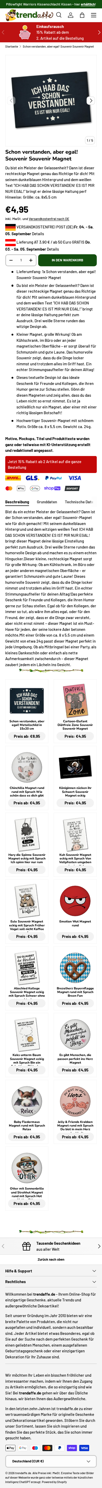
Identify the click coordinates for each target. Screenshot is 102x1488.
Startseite (11, 46)
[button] (82, 15)
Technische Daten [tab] (80, 501)
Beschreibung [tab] (17, 501)
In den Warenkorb (67, 260)
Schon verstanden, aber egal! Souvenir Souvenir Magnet (58, 46)
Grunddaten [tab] (47, 501)
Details (38, 233)
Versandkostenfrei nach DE (49, 219)
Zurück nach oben (51, 1259)
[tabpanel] (51, 588)
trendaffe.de (23, 1473)
